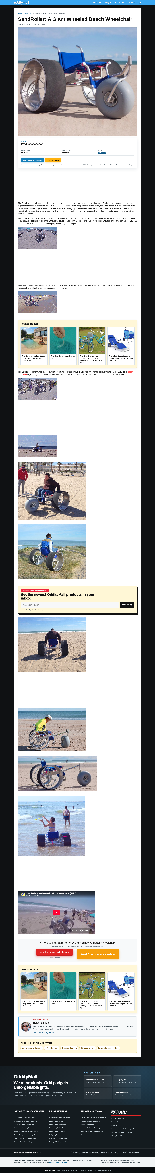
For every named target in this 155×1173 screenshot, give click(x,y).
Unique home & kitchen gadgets (25, 1121)
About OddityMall (87, 1124)
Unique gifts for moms (57, 1131)
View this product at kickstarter (54, 952)
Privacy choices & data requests (123, 1129)
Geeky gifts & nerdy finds (23, 1128)
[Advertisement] (77, 186)
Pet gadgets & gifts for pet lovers (25, 1138)
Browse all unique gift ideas (108, 1048)
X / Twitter (85, 1152)
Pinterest (95, 1152)
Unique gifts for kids (56, 1135)
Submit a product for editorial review (94, 1135)
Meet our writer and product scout (93, 1131)
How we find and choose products (93, 1128)
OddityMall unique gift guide (59, 1117)
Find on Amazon (53, 160)
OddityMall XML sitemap (120, 1136)
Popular (122, 3)
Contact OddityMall (118, 1118)
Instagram (104, 1152)
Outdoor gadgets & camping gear (26, 1131)
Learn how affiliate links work (58, 1162)
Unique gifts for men (56, 1121)
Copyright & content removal (121, 1132)
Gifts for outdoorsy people (58, 1138)
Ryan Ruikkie (25, 24)
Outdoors (27, 13)
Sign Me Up (127, 605)
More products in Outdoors (32, 1048)
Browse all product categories (24, 1142)
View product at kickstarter (32, 160)
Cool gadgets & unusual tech (24, 1117)
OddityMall (25, 1076)
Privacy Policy (116, 1125)
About (132, 3)
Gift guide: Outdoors (69, 1048)
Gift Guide (96, 3)
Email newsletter (134, 1152)
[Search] (140, 3)
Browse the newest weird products (93, 1117)
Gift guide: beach (51, 1048)
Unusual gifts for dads (57, 1128)
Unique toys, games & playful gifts (26, 1135)
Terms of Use (116, 1122)
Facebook (75, 1152)
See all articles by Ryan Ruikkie (46, 1033)
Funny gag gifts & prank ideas (24, 1124)
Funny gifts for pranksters (58, 1142)
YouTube (114, 1152)
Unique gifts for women (57, 1124)
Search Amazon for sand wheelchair (98, 954)
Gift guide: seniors (87, 1048)
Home (20, 13)
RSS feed (123, 1152)
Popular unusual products (90, 1121)
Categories (109, 3)
